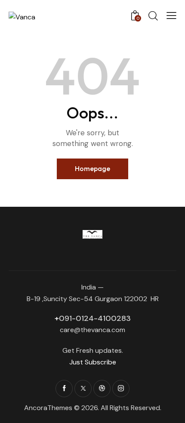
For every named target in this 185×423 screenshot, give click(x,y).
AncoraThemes (48, 407)
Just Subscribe (92, 362)
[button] (171, 15)
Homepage (92, 168)
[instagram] (121, 388)
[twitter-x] (83, 388)
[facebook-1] (64, 388)
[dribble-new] (102, 388)
